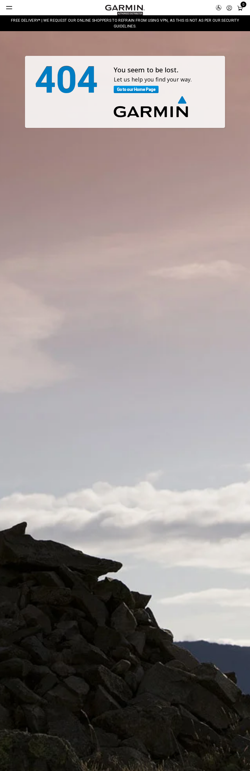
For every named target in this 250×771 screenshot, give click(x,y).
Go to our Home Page (136, 89)
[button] (229, 7)
